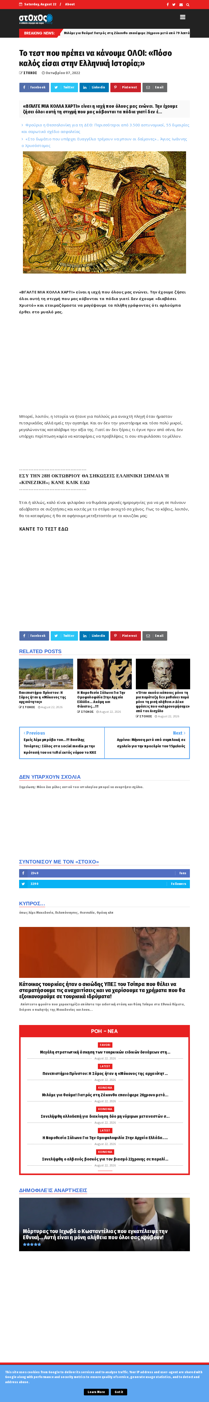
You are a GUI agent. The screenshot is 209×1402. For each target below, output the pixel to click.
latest (105, 1066)
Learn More (96, 1392)
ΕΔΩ (63, 529)
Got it (119, 1392)
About (70, 4)
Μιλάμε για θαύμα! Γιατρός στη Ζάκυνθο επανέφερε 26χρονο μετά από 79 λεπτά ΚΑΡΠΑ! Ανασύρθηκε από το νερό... (108, 33)
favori (105, 1045)
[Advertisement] (104, 364)
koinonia (105, 1087)
